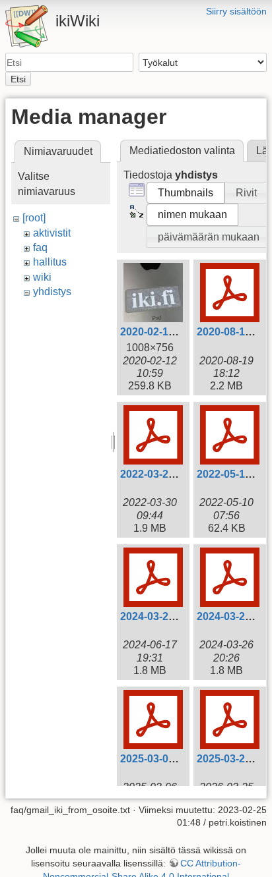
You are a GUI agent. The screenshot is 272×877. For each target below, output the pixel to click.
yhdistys (52, 291)
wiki (42, 277)
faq (40, 247)
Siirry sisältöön (236, 11)
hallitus (50, 262)
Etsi (18, 79)
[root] (34, 217)
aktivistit (52, 233)
